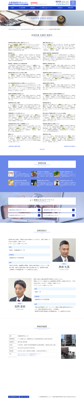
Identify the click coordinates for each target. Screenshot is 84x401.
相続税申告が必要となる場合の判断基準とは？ (54, 93)
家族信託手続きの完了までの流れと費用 (17, 72)
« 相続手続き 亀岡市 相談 (14, 146)
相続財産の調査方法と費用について (51, 123)
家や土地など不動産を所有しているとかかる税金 (54, 113)
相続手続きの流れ (47, 134)
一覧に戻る (42, 149)
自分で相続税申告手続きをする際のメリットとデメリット (21, 83)
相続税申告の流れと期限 (14, 102)
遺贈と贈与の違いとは (48, 42)
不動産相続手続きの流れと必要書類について (18, 123)
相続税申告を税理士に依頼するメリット (52, 72)
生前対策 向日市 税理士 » (70, 146)
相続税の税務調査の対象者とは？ (16, 93)
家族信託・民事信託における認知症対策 (17, 63)
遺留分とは (10, 134)
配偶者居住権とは (47, 102)
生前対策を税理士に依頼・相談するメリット (18, 42)
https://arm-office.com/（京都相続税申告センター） (30, 354)
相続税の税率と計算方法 (48, 83)
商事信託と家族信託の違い (49, 63)
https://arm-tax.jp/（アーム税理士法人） (27, 355)
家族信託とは (11, 53)
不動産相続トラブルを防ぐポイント (16, 113)
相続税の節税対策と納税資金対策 (50, 53)
